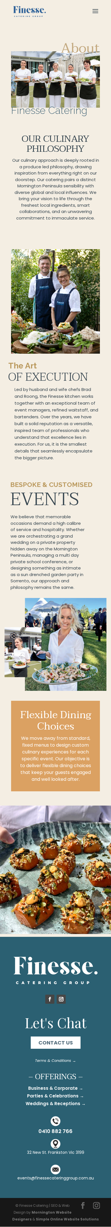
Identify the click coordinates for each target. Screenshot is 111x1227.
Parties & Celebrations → (55, 1096)
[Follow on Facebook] (49, 999)
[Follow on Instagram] (61, 999)
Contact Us (55, 1042)
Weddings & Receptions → (56, 1104)
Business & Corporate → (55, 1088)
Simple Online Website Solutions (67, 1219)
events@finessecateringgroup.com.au (55, 1178)
